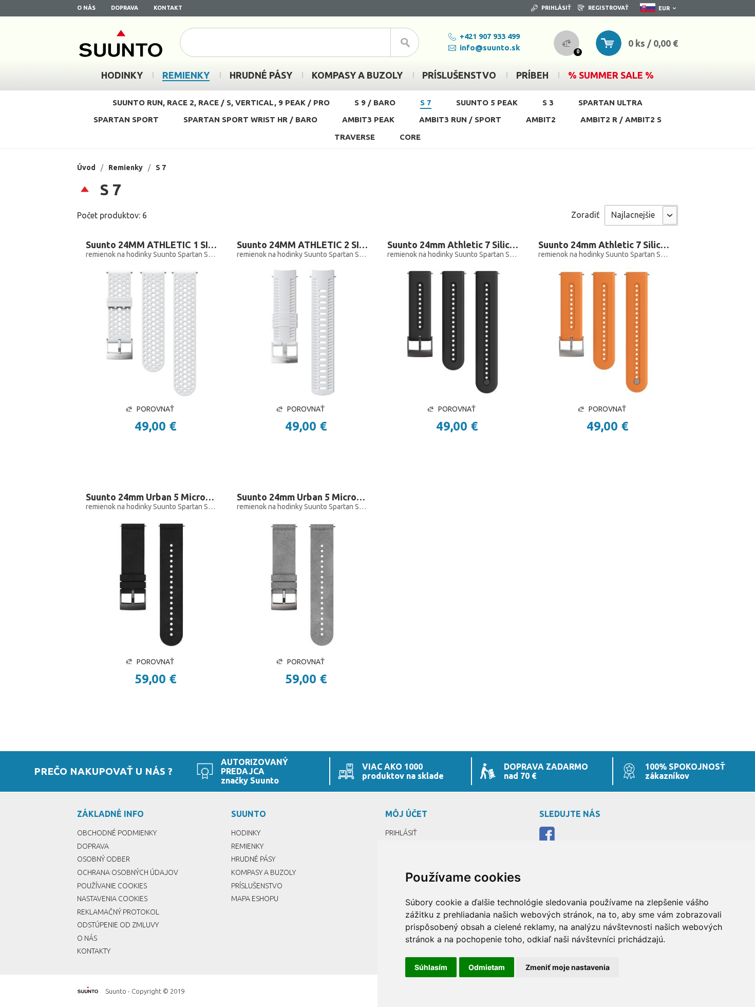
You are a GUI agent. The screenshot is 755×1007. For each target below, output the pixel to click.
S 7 (425, 102)
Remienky (125, 167)
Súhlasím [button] (430, 967)
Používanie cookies (112, 886)
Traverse (354, 137)
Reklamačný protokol (118, 912)
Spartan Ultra (610, 102)
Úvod (86, 167)
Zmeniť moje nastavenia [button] (567, 967)
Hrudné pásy (253, 859)
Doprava (124, 8)
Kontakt (168, 8)
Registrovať (608, 8)
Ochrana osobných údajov (127, 872)
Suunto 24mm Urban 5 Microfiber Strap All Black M (151, 497)
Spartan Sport (126, 119)
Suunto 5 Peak (487, 102)
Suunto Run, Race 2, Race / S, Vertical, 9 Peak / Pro (221, 102)
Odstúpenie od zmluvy (118, 925)
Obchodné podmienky (117, 833)
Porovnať (155, 409)
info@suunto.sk (490, 47)
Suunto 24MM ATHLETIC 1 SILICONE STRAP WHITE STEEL (151, 244)
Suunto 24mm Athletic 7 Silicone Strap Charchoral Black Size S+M (453, 244)
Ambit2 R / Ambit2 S (621, 119)
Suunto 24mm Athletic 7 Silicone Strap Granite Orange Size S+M (604, 244)
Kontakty (93, 951)
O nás (86, 8)
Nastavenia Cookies (112, 898)
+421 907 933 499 (490, 36)
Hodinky (245, 833)
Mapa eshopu (254, 898)
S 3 (548, 102)
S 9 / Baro (374, 102)
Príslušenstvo (256, 886)
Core (410, 137)
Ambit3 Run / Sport (460, 119)
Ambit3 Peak (368, 119)
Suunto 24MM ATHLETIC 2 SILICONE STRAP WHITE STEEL (302, 244)
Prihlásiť (556, 8)
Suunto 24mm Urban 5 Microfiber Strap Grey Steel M (302, 497)
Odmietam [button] (486, 967)
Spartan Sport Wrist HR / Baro (250, 119)
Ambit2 (541, 119)
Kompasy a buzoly (263, 872)
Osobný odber (103, 859)
